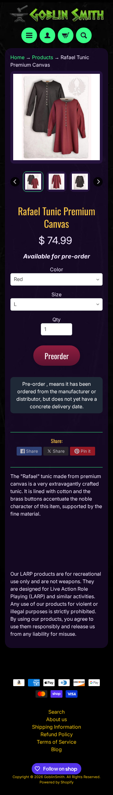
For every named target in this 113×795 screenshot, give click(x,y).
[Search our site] (84, 35)
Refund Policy (56, 734)
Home (17, 57)
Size (56, 294)
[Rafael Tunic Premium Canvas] (33, 181)
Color (56, 269)
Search (56, 712)
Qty (56, 319)
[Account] (47, 35)
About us (56, 719)
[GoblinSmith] (56, 14)
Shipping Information (56, 727)
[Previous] (15, 181)
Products (42, 57)
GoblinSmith (54, 777)
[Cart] (65, 35)
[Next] (98, 181)
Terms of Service (56, 742)
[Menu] (29, 35)
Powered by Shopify (56, 782)
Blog (56, 749)
